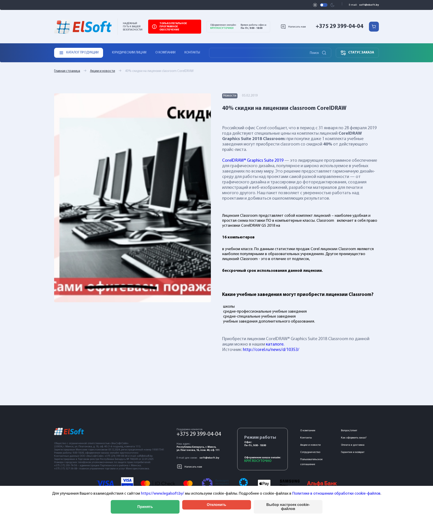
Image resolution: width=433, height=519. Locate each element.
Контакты (192, 52)
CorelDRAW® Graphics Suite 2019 (252, 160)
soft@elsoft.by (369, 5)
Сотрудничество (310, 452)
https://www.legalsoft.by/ (162, 494)
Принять (145, 507)
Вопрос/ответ (349, 430)
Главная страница (67, 71)
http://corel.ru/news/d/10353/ (271, 350)
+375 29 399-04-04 (339, 26)
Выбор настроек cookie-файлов (288, 507)
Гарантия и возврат (352, 452)
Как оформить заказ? (353, 437)
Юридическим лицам (129, 52)
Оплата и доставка (352, 445)
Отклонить (216, 505)
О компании (165, 52)
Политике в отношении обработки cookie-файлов (336, 494)
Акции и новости (102, 71)
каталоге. (275, 344)
